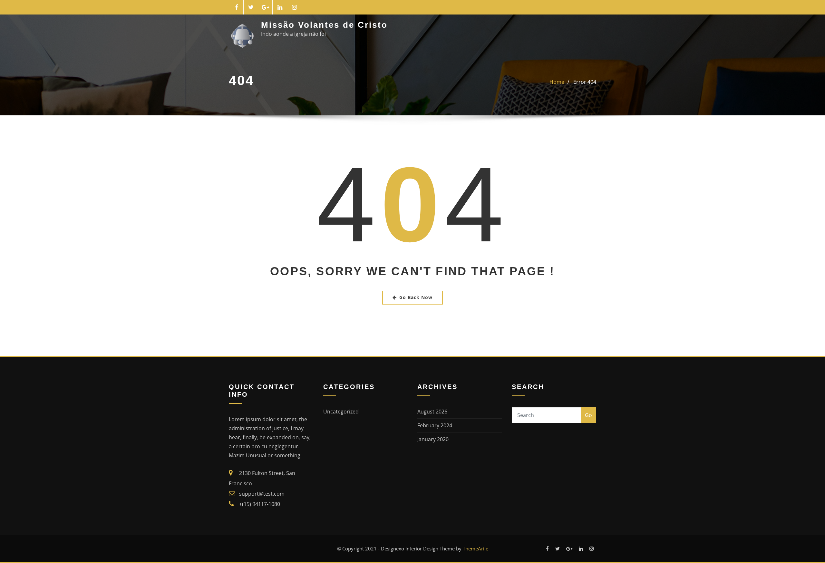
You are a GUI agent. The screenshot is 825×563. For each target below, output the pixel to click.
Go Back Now (415, 297)
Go (588, 415)
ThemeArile (475, 548)
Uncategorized (341, 411)
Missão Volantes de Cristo (324, 24)
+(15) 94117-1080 (259, 504)
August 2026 (432, 411)
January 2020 (433, 439)
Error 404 (584, 81)
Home (556, 81)
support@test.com (262, 493)
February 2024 (434, 425)
